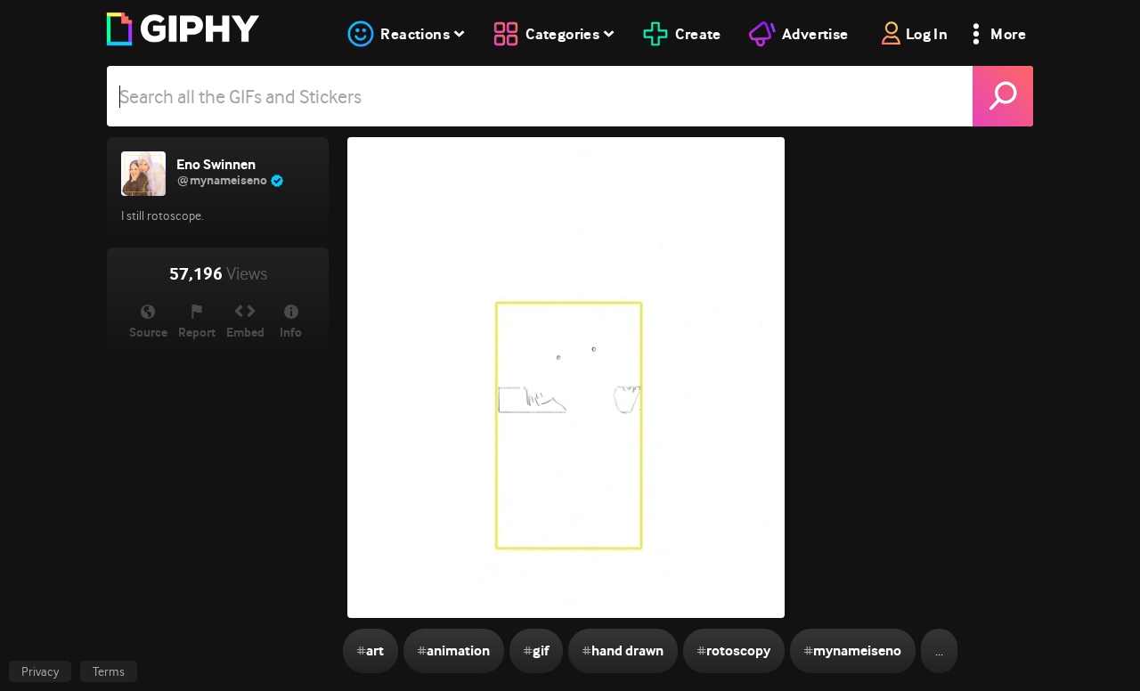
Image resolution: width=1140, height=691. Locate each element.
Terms (109, 671)
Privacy (40, 671)
